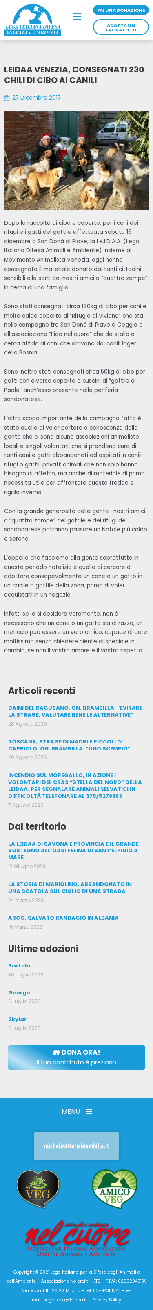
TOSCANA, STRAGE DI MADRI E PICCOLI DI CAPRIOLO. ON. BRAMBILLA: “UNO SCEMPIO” (69, 745)
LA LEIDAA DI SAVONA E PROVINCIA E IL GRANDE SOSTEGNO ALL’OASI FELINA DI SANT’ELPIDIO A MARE (73, 851)
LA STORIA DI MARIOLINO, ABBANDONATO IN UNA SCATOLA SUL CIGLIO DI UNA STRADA (70, 887)
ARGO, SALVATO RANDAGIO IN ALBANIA (63, 918)
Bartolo (19, 966)
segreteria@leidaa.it (65, 1300)
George (19, 992)
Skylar (17, 1019)
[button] (77, 17)
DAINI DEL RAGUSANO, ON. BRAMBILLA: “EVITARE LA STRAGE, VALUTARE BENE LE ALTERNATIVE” (75, 711)
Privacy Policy (106, 1300)
